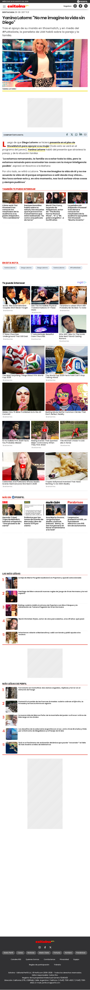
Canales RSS (16, 959)
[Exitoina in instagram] (75, 6)
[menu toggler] (4, 6)
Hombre (68, 953)
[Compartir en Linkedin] (80, 134)
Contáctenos (49, 959)
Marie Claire (44, 953)
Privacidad (64, 959)
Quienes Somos (32, 959)
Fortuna (57, 953)
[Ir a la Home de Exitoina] (18, 6)
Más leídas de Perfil (14, 683)
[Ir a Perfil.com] (82, 2)
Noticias (31, 953)
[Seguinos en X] (86, 6)
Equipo (76, 959)
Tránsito (57, 965)
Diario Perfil (8, 953)
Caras (20, 953)
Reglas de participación (39, 965)
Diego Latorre (26, 268)
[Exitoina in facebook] (80, 6)
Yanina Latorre (9, 268)
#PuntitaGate (75, 268)
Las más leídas (11, 573)
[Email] (85, 135)
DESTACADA (8, 12)
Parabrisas (80, 953)
